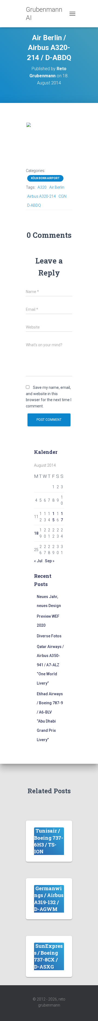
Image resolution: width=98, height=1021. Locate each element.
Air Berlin (56, 187)
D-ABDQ (34, 205)
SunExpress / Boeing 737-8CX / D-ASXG (48, 956)
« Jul (38, 561)
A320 (42, 187)
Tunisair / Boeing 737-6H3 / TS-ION (48, 841)
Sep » (49, 561)
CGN (62, 196)
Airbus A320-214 (41, 196)
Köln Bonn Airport (45, 178)
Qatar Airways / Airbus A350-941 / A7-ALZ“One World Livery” (50, 664)
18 (36, 533)
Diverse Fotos (49, 636)
